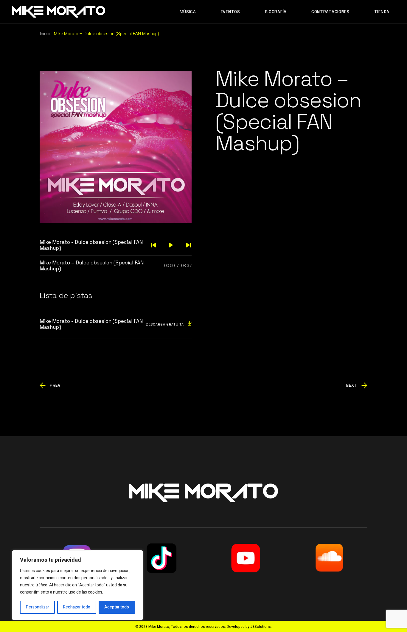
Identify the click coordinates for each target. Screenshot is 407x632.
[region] (77, 585)
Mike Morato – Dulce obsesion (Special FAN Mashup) (92, 266)
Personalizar (37, 607)
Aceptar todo (116, 607)
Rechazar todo (76, 607)
